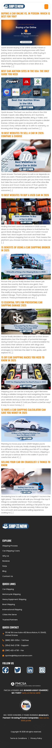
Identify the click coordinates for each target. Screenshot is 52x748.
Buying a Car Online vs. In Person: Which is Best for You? (25, 14)
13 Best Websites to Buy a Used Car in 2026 (25, 195)
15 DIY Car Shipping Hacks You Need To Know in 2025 (22, 358)
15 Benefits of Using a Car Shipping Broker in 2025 (25, 248)
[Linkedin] (30, 670)
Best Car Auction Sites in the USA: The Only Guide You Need (25, 72)
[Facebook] (5, 670)
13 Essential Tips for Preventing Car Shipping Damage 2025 (21, 303)
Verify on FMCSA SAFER (31, 693)
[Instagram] (42, 670)
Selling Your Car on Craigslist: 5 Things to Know (25, 463)
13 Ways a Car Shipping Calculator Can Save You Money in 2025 (23, 411)
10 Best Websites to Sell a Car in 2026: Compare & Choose (22, 134)
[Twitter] (18, 670)
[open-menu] (46, 6)
